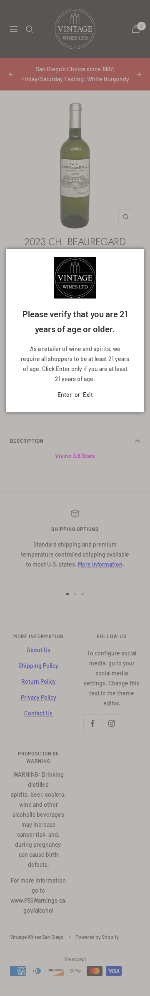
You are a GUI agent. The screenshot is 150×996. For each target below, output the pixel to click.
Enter (65, 394)
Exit (88, 394)
